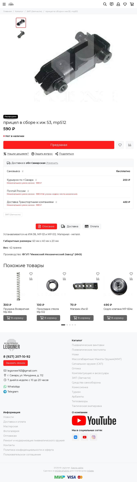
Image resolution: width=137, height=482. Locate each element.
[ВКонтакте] (75, 437)
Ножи (75, 354)
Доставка (72, 226)
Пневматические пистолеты (89, 349)
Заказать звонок (15, 363)
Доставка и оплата (14, 421)
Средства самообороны (86, 382)
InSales (90, 470)
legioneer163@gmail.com (22, 370)
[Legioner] (11, 4)
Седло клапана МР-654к (118, 308)
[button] (29, 64)
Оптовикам (10, 435)
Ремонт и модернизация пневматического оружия (33, 440)
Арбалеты (78, 396)
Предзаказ (58, 145)
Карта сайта (77, 467)
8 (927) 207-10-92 (16, 356)
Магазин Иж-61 (79, 308)
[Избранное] (120, 145)
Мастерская (10, 426)
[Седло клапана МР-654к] (119, 286)
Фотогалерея (11, 431)
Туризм (76, 391)
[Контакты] (111, 4)
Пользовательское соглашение (22, 454)
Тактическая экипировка (87, 406)
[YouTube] (84, 437)
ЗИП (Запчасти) (34, 11)
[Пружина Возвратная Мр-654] (18, 286)
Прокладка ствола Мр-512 (48, 310)
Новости (8, 417)
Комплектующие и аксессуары (90, 373)
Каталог (19, 11)
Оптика (76, 368)
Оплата (94, 226)
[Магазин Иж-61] (85, 286)
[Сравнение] (130, 145)
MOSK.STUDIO (62, 470)
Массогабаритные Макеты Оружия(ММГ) (97, 359)
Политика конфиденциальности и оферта (28, 449)
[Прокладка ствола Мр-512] (52, 286)
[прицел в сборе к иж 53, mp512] (74, 64)
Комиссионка (80, 387)
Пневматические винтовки (88, 345)
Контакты (9, 445)
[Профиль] (118, 4)
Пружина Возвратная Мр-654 (16, 310)
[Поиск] (105, 4)
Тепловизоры (80, 401)
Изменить (52, 163)
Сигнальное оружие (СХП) (87, 363)
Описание (48, 226)
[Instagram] (93, 437)
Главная (7, 11)
